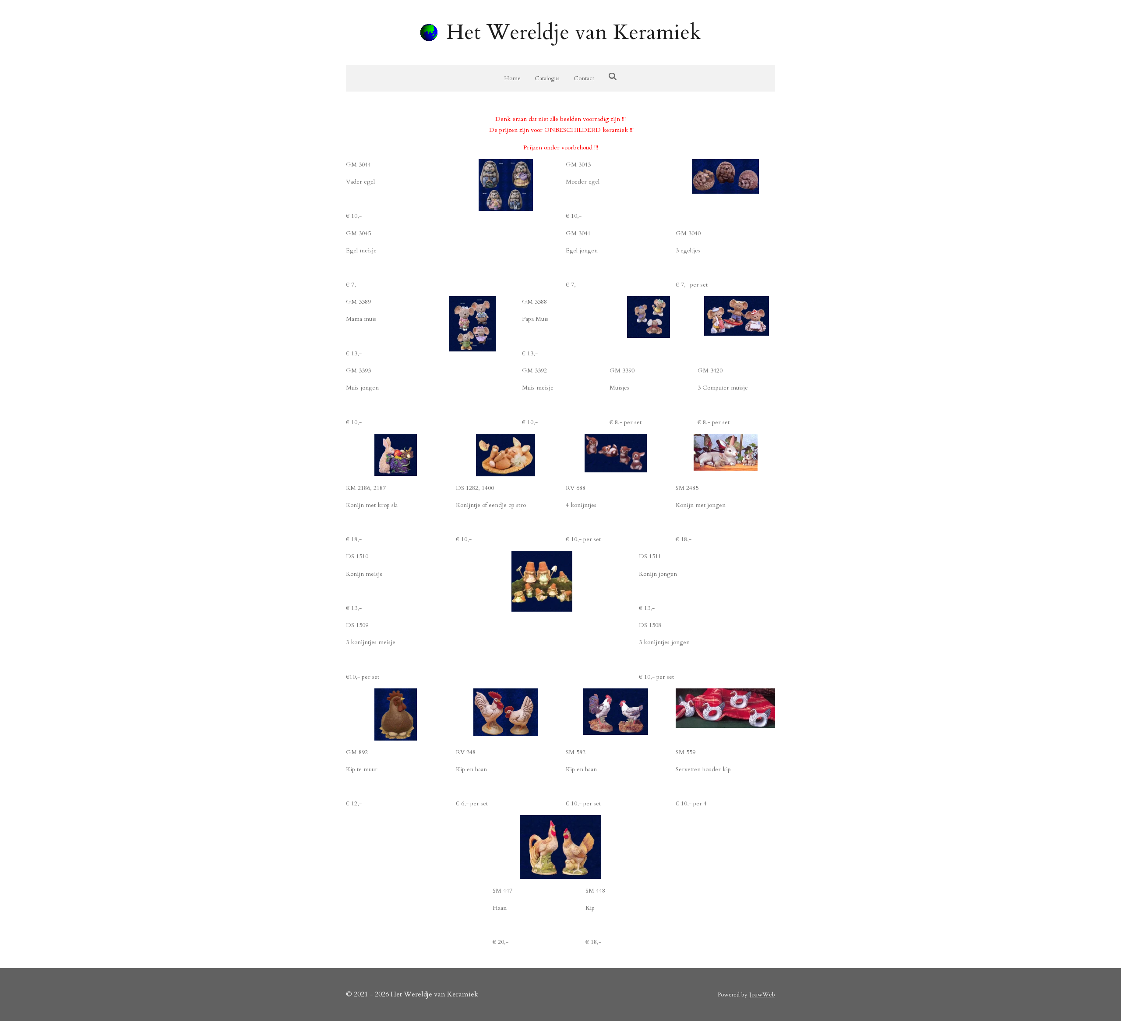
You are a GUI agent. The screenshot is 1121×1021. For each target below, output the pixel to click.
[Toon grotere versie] (725, 176)
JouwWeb (762, 995)
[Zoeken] (612, 77)
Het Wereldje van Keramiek (573, 32)
